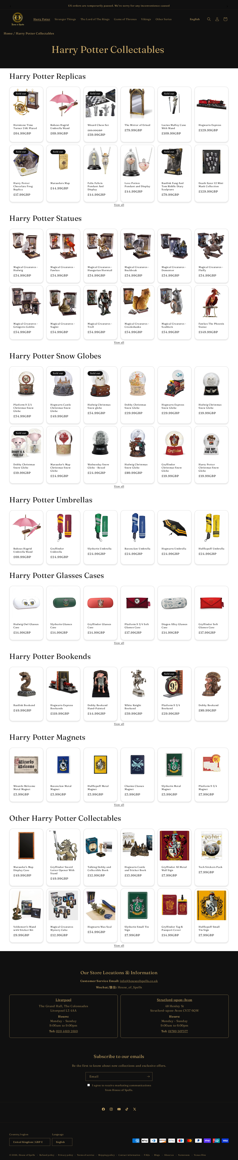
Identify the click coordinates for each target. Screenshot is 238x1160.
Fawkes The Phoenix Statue (211, 325)
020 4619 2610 (67, 1031)
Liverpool (63, 1000)
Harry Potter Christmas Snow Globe (209, 467)
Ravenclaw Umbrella (137, 548)
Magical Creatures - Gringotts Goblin (25, 325)
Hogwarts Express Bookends (61, 707)
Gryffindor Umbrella (57, 550)
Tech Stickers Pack (211, 867)
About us (169, 1155)
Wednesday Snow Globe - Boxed (98, 466)
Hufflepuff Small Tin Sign (209, 928)
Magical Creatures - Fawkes (62, 269)
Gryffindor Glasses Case (99, 626)
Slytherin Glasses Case (61, 626)
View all (119, 204)
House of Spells (27, 1155)
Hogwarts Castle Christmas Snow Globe (60, 407)
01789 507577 (178, 1031)
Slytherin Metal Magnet (171, 788)
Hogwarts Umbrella (174, 548)
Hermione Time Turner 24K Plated (25, 127)
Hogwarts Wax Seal (100, 926)
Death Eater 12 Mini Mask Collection (211, 185)
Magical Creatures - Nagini (62, 325)
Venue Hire (200, 1155)
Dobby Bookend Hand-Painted (98, 707)
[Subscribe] (148, 1076)
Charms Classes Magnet (134, 788)
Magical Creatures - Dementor (174, 269)
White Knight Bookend (133, 707)
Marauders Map (60, 183)
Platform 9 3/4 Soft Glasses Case (137, 626)
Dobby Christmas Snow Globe (135, 406)
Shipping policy (106, 1155)
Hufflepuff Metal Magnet (98, 788)
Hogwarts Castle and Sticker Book (135, 869)
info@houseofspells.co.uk (139, 981)
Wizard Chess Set (98, 125)
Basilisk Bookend (24, 705)
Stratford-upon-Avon (174, 1000)
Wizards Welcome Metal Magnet (24, 788)
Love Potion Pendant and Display (137, 185)
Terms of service (85, 1155)
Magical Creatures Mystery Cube (61, 928)
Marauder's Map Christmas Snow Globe (60, 467)
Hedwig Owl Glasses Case (26, 626)
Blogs (157, 1155)
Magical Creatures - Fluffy (211, 269)
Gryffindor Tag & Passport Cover (172, 928)
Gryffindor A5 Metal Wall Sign (174, 869)
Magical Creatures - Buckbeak (137, 269)
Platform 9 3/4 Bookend (171, 707)
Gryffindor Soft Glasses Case (208, 626)
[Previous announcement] (11, 5)
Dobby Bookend (209, 705)
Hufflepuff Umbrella (211, 548)
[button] (41, 19)
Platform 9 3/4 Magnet (208, 788)
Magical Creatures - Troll (100, 325)
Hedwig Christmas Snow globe (99, 406)
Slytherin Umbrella (100, 548)
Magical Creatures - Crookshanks (137, 325)
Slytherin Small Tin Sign (137, 928)
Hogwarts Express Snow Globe (173, 406)
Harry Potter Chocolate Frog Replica (23, 186)
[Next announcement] (227, 5)
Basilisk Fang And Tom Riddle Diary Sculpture (173, 186)
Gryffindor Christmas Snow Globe (172, 467)
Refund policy (46, 1155)
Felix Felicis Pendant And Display (96, 186)
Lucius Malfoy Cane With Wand (174, 127)
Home (8, 33)
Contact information (129, 1155)
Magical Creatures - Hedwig (25, 269)
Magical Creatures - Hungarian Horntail (100, 269)
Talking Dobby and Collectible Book (99, 869)
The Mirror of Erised (137, 125)
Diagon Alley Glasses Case (174, 626)
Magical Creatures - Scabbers (174, 325)
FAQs (147, 1155)
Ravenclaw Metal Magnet (61, 788)
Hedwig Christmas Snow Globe (210, 406)
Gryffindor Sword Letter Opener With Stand (62, 870)
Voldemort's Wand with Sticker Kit (24, 928)
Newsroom (184, 1155)
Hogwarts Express (210, 125)
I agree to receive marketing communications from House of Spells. (121, 1088)
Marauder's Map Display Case (23, 869)
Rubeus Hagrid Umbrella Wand (60, 127)
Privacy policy (65, 1155)
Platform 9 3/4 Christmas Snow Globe (23, 407)
